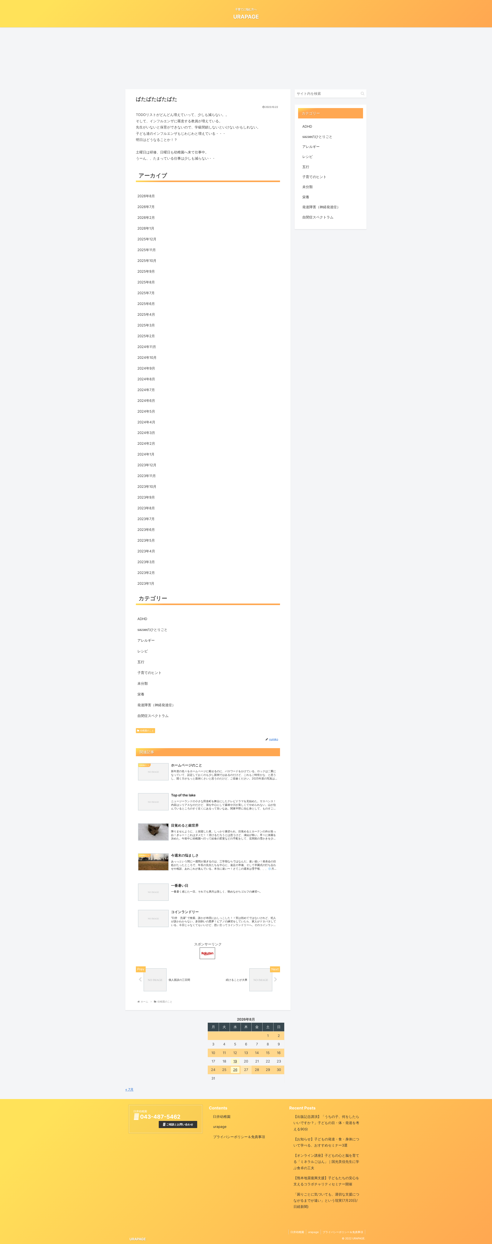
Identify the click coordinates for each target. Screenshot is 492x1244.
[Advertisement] (246, 58)
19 (235, 1061)
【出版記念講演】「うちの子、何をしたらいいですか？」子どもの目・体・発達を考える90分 (326, 1123)
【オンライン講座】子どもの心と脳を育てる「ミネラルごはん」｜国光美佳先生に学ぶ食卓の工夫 (326, 1161)
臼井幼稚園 (221, 1117)
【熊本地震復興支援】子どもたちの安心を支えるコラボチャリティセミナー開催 (326, 1181)
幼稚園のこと (147, 730)
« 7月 (129, 1089)
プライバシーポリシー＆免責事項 (239, 1137)
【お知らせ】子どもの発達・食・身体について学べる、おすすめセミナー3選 (326, 1142)
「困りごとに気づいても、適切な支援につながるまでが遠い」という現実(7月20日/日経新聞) (326, 1200)
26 (235, 1070)
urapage (219, 1127)
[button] (362, 93)
